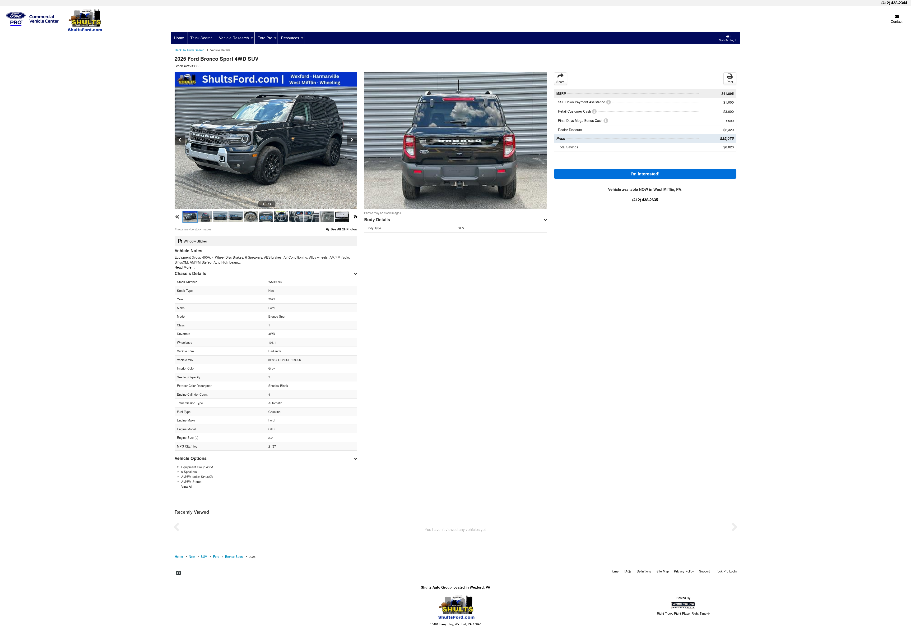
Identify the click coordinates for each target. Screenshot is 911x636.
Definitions (644, 571)
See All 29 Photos (343, 229)
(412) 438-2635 (645, 199)
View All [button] (186, 486)
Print (730, 81)
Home (179, 38)
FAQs (628, 571)
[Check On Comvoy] (178, 573)
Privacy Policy (684, 571)
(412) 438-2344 (894, 2)
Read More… (185, 267)
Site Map (662, 571)
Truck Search (201, 38)
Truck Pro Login (726, 571)
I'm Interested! (645, 174)
